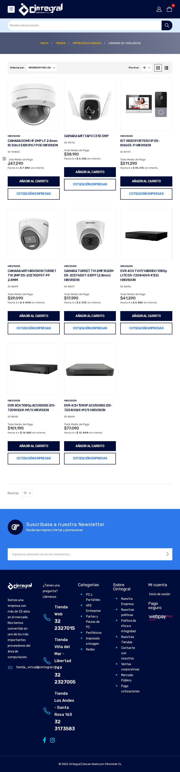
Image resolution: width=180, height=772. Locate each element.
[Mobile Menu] (11, 9)
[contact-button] (167, 554)
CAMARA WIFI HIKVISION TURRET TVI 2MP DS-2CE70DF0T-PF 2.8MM (32, 275)
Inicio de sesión (159, 594)
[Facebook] (44, 740)
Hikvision (14, 136)
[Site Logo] (41, 9)
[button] (158, 68)
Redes (90, 649)
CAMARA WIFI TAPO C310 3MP (86, 136)
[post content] (33, 104)
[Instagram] (51, 740)
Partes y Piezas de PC (93, 622)
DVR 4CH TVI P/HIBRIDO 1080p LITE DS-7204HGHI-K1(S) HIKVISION (143, 275)
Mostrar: (134, 67)
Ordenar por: (17, 67)
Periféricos (94, 633)
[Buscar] (167, 25)
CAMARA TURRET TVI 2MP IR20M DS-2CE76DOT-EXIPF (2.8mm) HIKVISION (88, 275)
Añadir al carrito (33, 181)
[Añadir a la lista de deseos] (53, 85)
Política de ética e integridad (128, 626)
